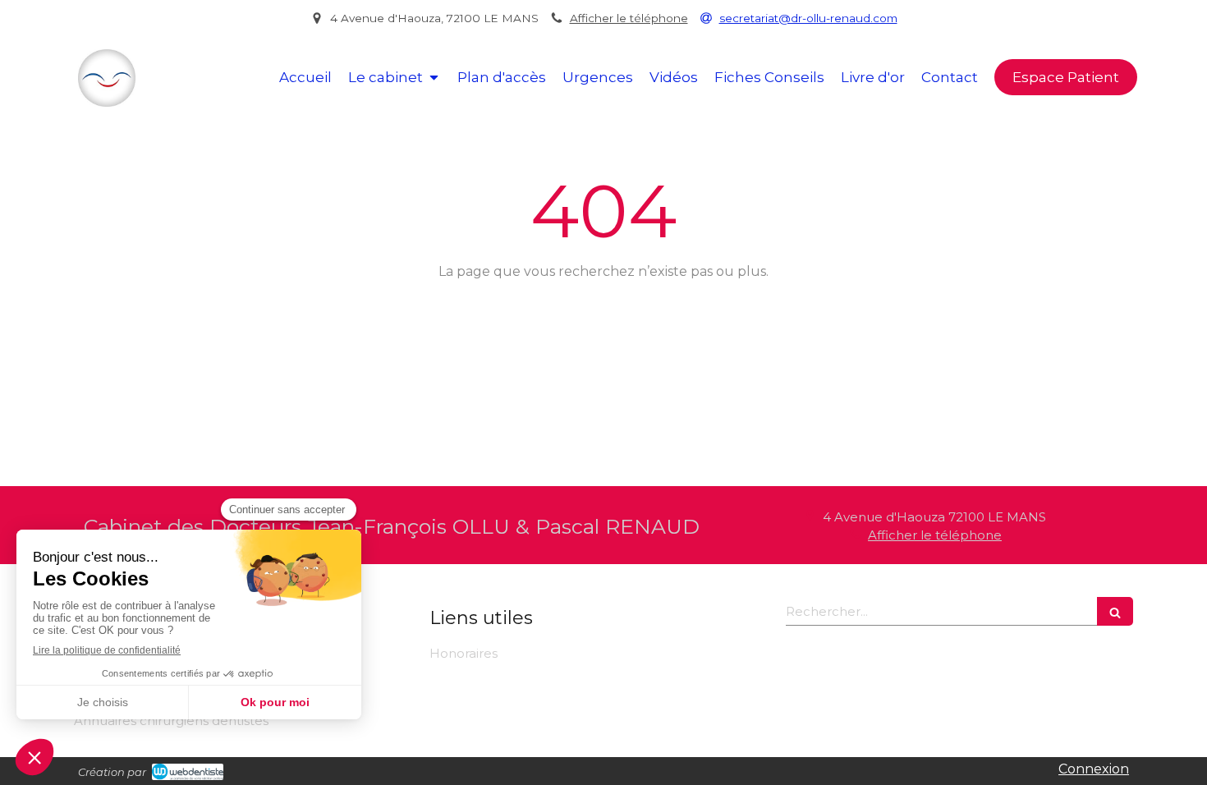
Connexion (1093, 769)
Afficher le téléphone (629, 18)
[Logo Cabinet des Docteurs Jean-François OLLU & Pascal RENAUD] (106, 102)
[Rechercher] (1115, 611)
